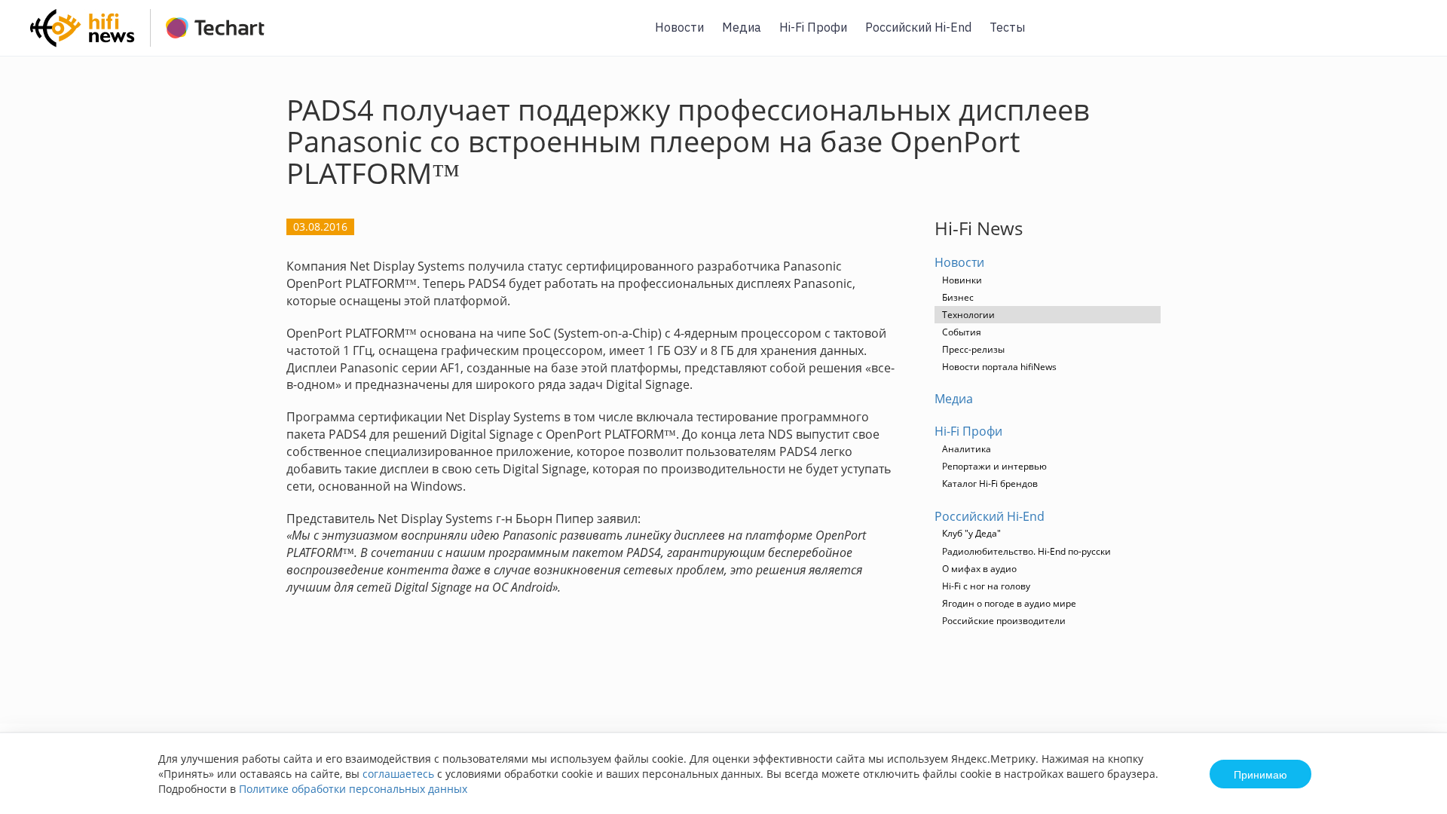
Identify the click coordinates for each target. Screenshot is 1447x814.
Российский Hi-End (918, 27)
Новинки (962, 280)
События (961, 332)
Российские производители (1004, 620)
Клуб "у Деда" (971, 533)
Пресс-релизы (973, 349)
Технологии (968, 314)
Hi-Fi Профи (813, 27)
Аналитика (966, 448)
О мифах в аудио (979, 568)
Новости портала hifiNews (999, 366)
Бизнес (958, 297)
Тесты (1007, 27)
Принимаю (1260, 774)
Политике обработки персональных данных (353, 789)
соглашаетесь (398, 774)
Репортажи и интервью (994, 466)
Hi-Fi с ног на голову (986, 586)
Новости (679, 27)
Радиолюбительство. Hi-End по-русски (1026, 551)
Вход (1412, 36)
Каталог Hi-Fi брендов (990, 483)
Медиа (741, 27)
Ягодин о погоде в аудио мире (1009, 603)
